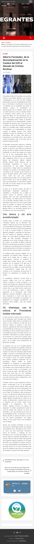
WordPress (22, 541)
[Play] (14, 490)
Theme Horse (19, 538)
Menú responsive (31, 1)
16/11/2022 (6, 72)
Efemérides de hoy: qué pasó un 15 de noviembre (16, 461)
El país (5, 54)
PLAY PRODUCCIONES (21, 536)
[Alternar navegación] (3, 38)
